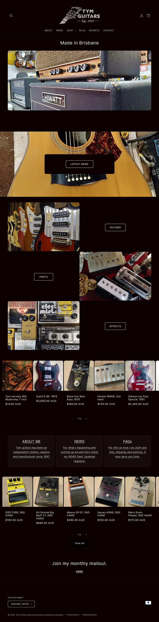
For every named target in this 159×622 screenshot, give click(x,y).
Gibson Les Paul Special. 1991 (138, 398)
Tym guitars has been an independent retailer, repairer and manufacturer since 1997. (31, 452)
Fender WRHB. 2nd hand (109, 398)
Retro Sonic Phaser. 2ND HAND (140, 514)
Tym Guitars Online (24, 615)
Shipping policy (89, 615)
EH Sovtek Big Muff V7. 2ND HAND (45, 515)
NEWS (79, 441)
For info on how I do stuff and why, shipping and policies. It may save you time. (127, 452)
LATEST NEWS (79, 164)
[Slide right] (86, 418)
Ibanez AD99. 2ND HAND (109, 514)
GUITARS (115, 227)
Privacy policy (72, 615)
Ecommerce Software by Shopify (48, 615)
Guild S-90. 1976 (46, 396)
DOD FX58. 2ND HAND (15, 514)
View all (79, 543)
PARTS (43, 276)
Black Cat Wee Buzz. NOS (76, 398)
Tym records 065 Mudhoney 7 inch (16, 398)
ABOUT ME (31, 441)
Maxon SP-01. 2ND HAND (78, 514)
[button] (11, 15)
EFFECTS (115, 326)
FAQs (127, 441)
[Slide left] (72, 418)
